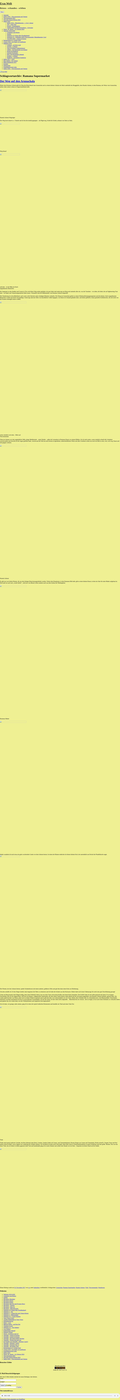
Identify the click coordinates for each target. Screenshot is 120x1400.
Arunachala (59, 1287)
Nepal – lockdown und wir (11, 1334)
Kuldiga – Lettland (12, 56)
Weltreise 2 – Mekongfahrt (11, 1315)
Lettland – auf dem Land (14, 45)
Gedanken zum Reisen (13, 32)
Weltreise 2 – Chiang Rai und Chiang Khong (16, 1313)
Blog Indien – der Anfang (11, 61)
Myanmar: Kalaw (8, 1302)
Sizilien (9, 34)
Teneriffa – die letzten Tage (11, 1346)
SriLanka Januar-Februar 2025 (12, 20)
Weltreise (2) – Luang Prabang (12, 1316)
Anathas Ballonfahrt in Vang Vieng (13, 1319)
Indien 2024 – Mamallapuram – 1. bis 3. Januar (20, 23)
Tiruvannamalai (93, 1287)
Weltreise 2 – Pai (8, 1312)
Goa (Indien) (7, 1329)
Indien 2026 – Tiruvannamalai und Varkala (15, 16)
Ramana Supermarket (69, 1287)
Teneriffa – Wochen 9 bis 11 (11, 1345)
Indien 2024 (7, 21)
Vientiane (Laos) (8, 1326)
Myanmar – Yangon (9, 1305)
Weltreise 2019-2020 (9, 31)
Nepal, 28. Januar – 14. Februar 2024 (14, 29)
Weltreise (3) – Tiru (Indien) (11, 1327)
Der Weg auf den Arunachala (17, 81)
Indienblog (37, 1287)
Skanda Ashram (80, 1287)
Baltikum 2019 (8, 43)
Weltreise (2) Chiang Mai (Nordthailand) (18, 35)
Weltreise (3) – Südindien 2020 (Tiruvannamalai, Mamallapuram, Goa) (26, 37)
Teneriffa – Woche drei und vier (12, 1340)
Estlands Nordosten (12, 53)
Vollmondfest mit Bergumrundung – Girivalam (20, 27)
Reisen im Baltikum (12, 51)
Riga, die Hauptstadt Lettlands (15, 54)
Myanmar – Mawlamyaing (11, 1308)
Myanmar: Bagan (8, 1300)
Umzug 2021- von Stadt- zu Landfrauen (15, 42)
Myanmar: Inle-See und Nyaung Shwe (14, 1304)
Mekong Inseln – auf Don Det (12, 1324)
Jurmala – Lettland (12, 46)
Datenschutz (7, 65)
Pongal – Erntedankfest (13, 26)
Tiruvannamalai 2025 (9, 18)
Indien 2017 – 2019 (9, 59)
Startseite (6, 15)
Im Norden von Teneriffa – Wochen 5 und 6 (16, 1341)
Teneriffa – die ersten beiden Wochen (14, 1338)
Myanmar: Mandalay (9, 1299)
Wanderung (101, 1287)
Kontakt (6, 64)
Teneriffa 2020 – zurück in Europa (16, 38)
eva (29, 1287)
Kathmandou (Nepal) (9, 1330)
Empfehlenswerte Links (10, 67)
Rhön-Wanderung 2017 (10, 62)
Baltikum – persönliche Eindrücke (16, 57)
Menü (2, 12)
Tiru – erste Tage (11, 24)
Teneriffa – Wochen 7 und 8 (11, 1343)
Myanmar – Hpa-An (9, 1307)
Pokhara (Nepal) (8, 1332)
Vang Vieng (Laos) (9, 1318)
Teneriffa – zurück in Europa (12, 1335)
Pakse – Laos (7, 1323)
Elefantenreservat (8, 1321)
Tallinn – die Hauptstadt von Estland (17, 50)
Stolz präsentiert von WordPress (16, 1399)
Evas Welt (6, 3)
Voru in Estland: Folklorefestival (16, 48)
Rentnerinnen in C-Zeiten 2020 (12, 40)
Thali (86, 1287)
